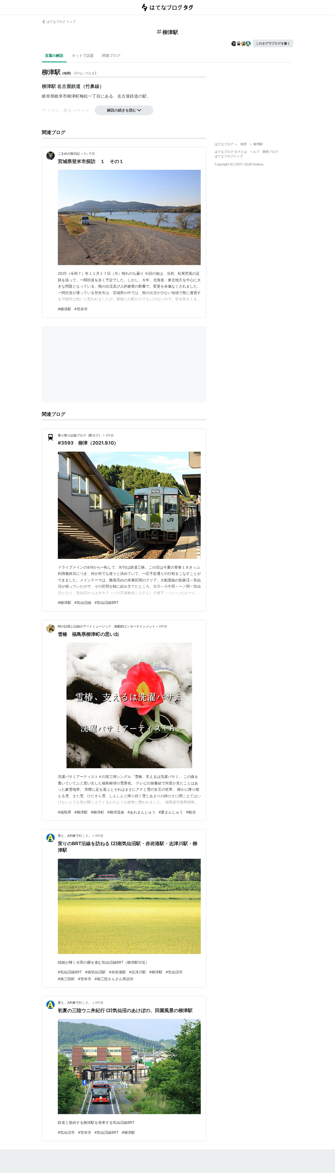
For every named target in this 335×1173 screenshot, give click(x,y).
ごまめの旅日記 (69, 153)
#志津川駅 (137, 972)
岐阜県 (48, 96)
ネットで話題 (83, 55)
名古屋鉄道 (127, 96)
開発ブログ (270, 152)
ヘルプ (254, 152)
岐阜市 (60, 96)
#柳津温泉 (115, 812)
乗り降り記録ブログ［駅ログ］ (80, 435)
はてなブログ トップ (61, 22)
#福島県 (64, 812)
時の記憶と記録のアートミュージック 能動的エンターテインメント (106, 626)
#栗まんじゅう (171, 812)
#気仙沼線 (82, 602)
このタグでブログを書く (273, 43)
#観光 (191, 812)
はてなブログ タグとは (231, 152)
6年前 (163, 626)
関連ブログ (111, 55)
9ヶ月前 (89, 153)
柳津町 (73, 96)
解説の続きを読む (121, 110)
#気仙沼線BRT (106, 602)
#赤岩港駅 (117, 972)
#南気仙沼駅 (95, 972)
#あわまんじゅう (141, 812)
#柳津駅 (64, 309)
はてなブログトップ (229, 156)
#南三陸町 (66, 978)
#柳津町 (97, 812)
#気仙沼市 (174, 972)
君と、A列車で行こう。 (74, 836)
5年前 (110, 435)
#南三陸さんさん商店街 (113, 978)
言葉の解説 (54, 55)
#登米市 (81, 309)
